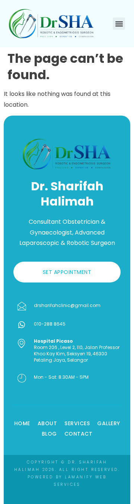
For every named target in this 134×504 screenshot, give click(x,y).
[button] (119, 23)
